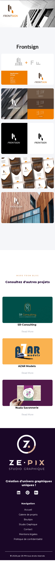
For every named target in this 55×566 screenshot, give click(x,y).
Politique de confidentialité (28, 539)
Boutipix (28, 519)
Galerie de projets (28, 514)
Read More (27, 331)
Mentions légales (28, 534)
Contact (28, 529)
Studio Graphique (28, 524)
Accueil (28, 509)
